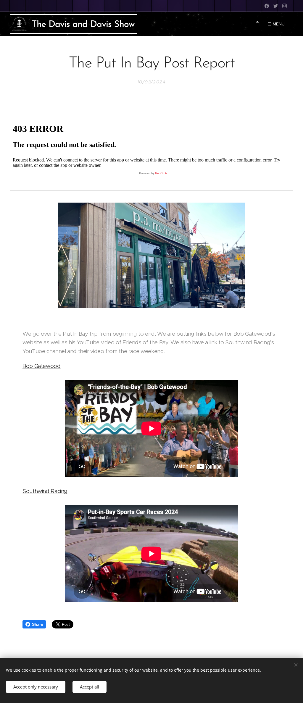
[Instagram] (284, 6)
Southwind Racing (44, 491)
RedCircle (161, 173)
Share (37, 624)
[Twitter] (275, 6)
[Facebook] (266, 6)
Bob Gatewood (41, 366)
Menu (279, 24)
